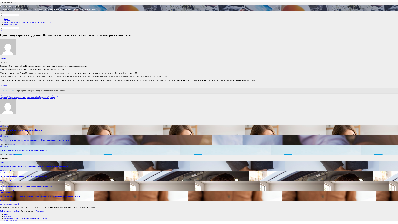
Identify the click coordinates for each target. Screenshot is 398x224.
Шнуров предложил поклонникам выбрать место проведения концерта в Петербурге (30, 96)
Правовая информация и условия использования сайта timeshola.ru (27, 22)
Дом (1, 182)
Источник (3, 85)
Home (6, 19)
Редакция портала (10, 24)
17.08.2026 (4, 200)
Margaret (13, 134)
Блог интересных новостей (9, 6)
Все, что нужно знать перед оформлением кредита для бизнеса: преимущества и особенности (34, 140)
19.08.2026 (4, 190)
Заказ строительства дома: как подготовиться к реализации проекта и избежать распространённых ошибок (40, 196)
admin (4, 58)
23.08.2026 (4, 170)
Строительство (5, 192)
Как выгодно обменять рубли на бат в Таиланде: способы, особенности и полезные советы (34, 166)
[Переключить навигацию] (1, 13)
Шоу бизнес (4, 30)
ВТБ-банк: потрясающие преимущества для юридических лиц (23, 150)
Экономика (4, 162)
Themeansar (40, 211)
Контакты (7, 21)
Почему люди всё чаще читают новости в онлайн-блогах (21, 130)
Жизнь (2, 172)
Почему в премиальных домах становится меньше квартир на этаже (26, 186)
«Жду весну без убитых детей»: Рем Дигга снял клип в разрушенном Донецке (27, 98)
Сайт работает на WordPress (10, 211)
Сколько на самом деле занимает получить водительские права (24, 176)
